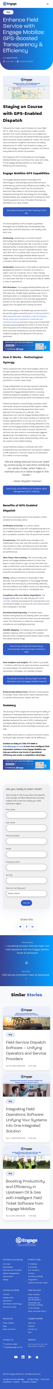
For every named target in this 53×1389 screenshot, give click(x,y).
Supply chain (8, 1298)
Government (8, 1276)
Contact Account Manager (14, 1379)
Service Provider (9, 1307)
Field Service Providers (12, 1270)
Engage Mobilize (11, 58)
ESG (29, 1332)
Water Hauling (33, 1294)
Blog (8, 12)
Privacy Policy (33, 1379)
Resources (8, 1318)
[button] (47, 4)
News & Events (9, 1329)
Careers (31, 1326)
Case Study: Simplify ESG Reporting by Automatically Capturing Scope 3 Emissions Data (26, 649)
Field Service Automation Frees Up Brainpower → (26, 977)
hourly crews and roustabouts (16, 319)
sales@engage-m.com (13, 1347)
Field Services (34, 1290)
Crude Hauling (33, 1308)
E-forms (31, 1273)
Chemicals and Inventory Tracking (35, 1304)
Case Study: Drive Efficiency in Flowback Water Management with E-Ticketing (26, 490)
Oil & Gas (6, 1264)
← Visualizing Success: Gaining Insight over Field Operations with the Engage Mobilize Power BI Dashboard (27, 949)
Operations (7, 1301)
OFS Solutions (33, 1270)
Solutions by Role (11, 1290)
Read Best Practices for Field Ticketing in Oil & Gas (26, 211)
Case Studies (8, 1323)
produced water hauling (17, 316)
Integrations (33, 1280)
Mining (5, 1280)
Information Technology (12, 1304)
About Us (31, 1323)
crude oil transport (39, 316)
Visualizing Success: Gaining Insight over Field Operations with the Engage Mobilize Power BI (26, 680)
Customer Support (29, 1382)
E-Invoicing (32, 1267)
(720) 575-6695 (11, 1344)
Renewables (8, 1267)
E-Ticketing (32, 1264)
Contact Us (32, 1329)
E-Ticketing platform (40, 313)
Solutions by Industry (13, 1259)
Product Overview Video (38, 1283)
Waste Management (11, 1273)
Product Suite (34, 1259)
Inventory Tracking (35, 1276)
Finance (6, 1294)
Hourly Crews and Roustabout (34, 1299)
